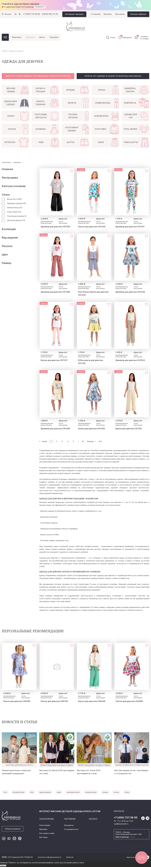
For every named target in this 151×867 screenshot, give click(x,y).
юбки (32, 792)
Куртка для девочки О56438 (91, 701)
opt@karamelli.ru (121, 824)
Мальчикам (16, 37)
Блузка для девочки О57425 (91, 429)
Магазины (108, 14)
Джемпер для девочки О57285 (55, 292)
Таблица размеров (12, 829)
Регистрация (44, 825)
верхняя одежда (45, 792)
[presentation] (6, 750)
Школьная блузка (18, 792)
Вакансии (69, 857)
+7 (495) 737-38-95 (31, 14)
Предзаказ (53, 37)
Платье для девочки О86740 (54, 701)
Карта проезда (122, 837)
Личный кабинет (138, 14)
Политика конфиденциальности (50, 857)
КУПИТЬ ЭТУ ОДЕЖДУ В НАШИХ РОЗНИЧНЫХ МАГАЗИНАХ (113, 76)
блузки (127, 792)
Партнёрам (119, 14)
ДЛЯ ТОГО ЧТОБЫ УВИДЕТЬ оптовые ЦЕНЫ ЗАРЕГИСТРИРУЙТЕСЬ (38, 76)
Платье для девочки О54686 (129, 701)
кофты (59, 792)
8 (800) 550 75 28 (50, 14)
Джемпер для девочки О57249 (130, 292)
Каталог (5, 37)
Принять (3, 865)
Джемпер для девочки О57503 (130, 360)
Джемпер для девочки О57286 (55, 429)
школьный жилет (90, 792)
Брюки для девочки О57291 (128, 429)
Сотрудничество (71, 829)
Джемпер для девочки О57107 (130, 227)
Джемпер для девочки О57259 (55, 227)
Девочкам (30, 37)
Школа (42, 37)
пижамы (105, 792)
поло (5, 792)
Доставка (43, 837)
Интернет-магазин (74, 14)
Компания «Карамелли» (49, 468)
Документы (69, 825)
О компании (96, 14)
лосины (116, 792)
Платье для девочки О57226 (91, 227)
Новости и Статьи (19, 721)
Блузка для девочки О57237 (54, 360)
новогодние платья (73, 792)
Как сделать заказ (46, 833)
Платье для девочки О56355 (16, 701)
